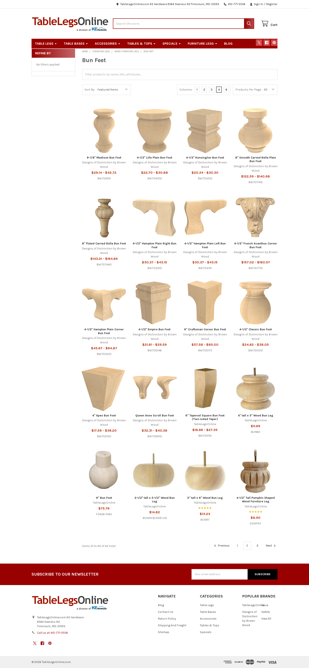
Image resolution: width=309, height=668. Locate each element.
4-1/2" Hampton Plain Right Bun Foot (154, 245)
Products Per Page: (248, 89)
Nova (264, 605)
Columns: (186, 89)
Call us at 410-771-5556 (52, 633)
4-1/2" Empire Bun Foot (154, 329)
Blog (228, 43)
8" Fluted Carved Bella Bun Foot (104, 243)
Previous (223, 545)
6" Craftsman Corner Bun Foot (205, 329)
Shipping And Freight (172, 625)
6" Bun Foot (104, 498)
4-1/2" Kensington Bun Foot (205, 157)
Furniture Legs (201, 43)
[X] (259, 42)
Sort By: (90, 89)
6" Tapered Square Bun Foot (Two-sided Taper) (204, 417)
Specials (169, 43)
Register (271, 4)
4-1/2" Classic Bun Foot (255, 329)
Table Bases (74, 43)
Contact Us (165, 612)
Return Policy (167, 618)
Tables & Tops (139, 43)
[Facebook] (266, 42)
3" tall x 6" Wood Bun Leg (205, 498)
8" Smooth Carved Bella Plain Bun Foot (255, 159)
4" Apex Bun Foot (104, 415)
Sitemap (163, 632)
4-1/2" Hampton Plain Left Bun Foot (205, 245)
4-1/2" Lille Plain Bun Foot (154, 157)
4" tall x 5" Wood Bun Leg (255, 415)
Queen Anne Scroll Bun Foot (154, 415)
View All (266, 618)
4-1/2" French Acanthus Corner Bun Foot (255, 245)
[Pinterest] (274, 42)
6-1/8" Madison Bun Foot (104, 157)
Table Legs (44, 43)
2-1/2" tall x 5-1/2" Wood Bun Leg (155, 499)
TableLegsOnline (253, 605)
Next (269, 545)
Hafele (265, 612)
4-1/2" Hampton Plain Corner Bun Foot (104, 331)
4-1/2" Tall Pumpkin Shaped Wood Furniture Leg (255, 499)
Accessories (106, 43)
